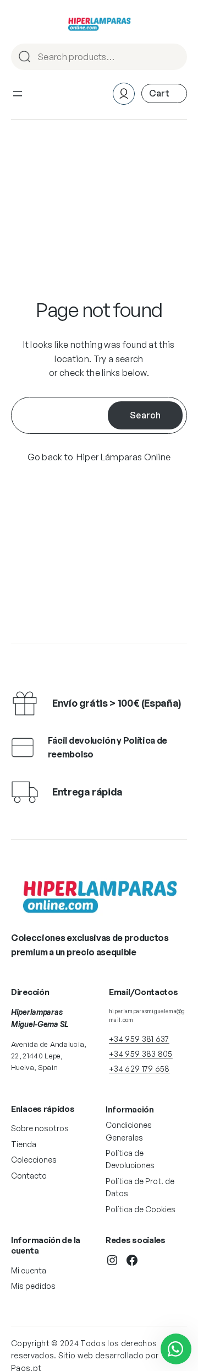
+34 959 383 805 (141, 1053)
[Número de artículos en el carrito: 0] (164, 93)
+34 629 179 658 (139, 1068)
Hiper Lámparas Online (123, 457)
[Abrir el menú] (17, 93)
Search (174, 58)
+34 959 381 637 (139, 1039)
